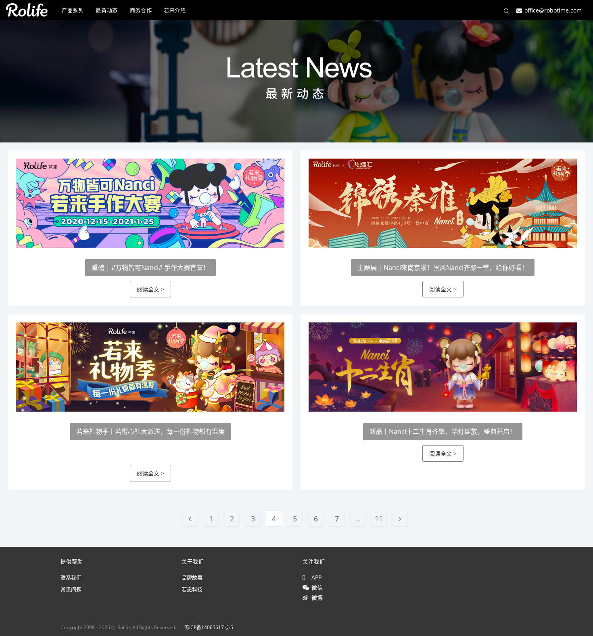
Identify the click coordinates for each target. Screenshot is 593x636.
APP (315, 577)
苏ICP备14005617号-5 (208, 627)
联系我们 (71, 577)
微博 (315, 597)
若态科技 (192, 589)
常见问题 (71, 589)
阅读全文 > (150, 289)
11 (379, 518)
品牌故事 (192, 577)
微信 (315, 587)
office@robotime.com (553, 10)
